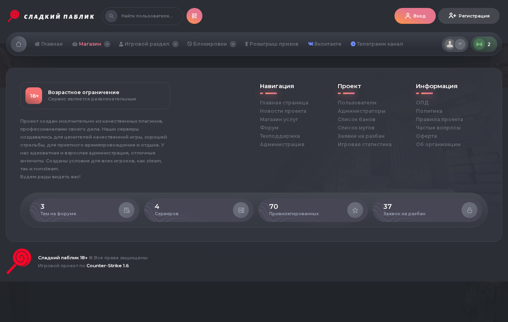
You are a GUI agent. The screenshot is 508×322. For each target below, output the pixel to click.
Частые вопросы (438, 128)
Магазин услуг (279, 119)
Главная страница (284, 103)
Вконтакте (327, 44)
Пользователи (357, 103)
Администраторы (361, 111)
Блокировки (209, 44)
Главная (51, 44)
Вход (420, 16)
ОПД (422, 103)
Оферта (426, 136)
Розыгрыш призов (273, 44)
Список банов (356, 119)
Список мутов (356, 128)
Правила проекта (439, 119)
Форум (269, 128)
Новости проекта (283, 111)
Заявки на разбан (361, 136)
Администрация (282, 144)
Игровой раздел (146, 44)
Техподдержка (280, 136)
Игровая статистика (365, 144)
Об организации (438, 144)
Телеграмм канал (379, 44)
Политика (429, 111)
